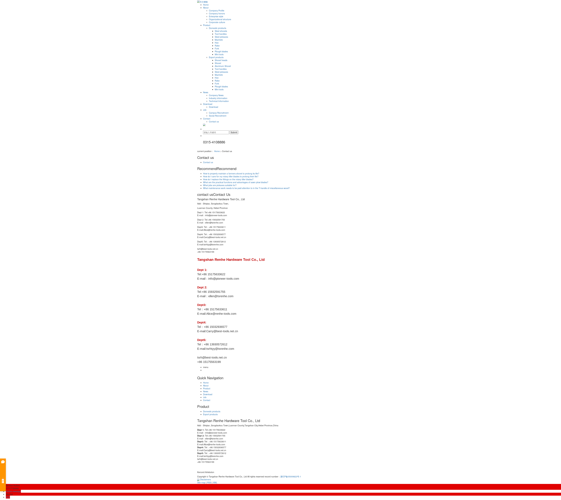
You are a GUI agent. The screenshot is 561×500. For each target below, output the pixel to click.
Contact (206, 118)
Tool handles (221, 33)
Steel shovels (221, 30)
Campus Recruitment (218, 112)
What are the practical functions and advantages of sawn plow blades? (235, 182)
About (205, 7)
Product (206, 25)
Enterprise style (216, 16)
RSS (209, 482)
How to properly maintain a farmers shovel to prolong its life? (231, 173)
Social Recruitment (217, 115)
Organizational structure (220, 19)
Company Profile (216, 10)
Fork (217, 48)
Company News (216, 95)
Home (206, 4)
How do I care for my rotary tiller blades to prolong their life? (230, 176)
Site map (201, 482)
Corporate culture (217, 22)
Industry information (218, 98)
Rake (217, 45)
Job (204, 109)
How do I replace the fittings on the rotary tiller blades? (228, 179)
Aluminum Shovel (223, 66)
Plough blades (221, 51)
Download (207, 104)
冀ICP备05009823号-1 (290, 476)
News (205, 92)
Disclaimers (205, 479)
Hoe (217, 42)
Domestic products (217, 28)
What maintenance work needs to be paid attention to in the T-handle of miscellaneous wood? (246, 188)
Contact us (214, 121)
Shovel (218, 63)
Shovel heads (221, 60)
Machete (219, 39)
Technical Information (219, 101)
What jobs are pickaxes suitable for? (220, 185)
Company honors (217, 13)
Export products (216, 57)
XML (215, 482)
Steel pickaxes (221, 36)
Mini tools (219, 54)
